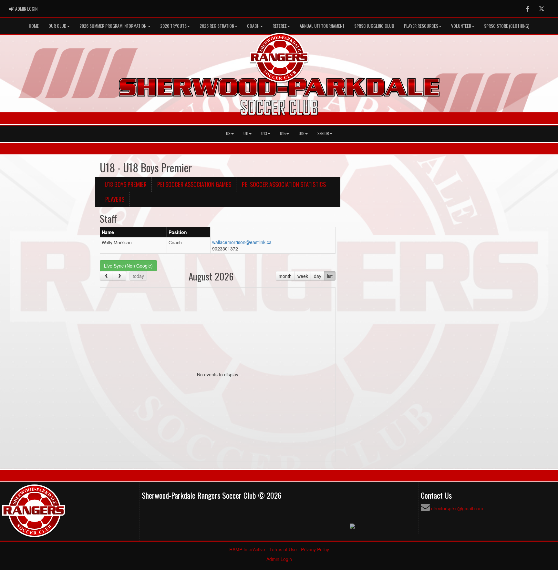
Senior (323, 133)
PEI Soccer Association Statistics (284, 184)
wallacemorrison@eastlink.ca (242, 242)
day (317, 276)
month (285, 276)
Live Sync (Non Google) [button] (128, 265)
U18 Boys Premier (126, 184)
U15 (283, 133)
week (302, 276)
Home (34, 25)
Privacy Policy (315, 549)
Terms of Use (283, 549)
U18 (302, 133)
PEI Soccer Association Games (194, 184)
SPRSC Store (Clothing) (506, 25)
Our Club (57, 25)
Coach (253, 25)
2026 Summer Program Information (113, 25)
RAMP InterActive (247, 549)
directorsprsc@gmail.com (457, 508)
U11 (245, 133)
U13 (264, 133)
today (138, 276)
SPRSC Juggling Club (374, 25)
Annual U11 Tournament (322, 25)
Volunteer (461, 25)
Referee (280, 25)
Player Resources (421, 25)
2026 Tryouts (173, 25)
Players (114, 199)
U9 (228, 133)
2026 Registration (217, 25)
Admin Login (279, 559)
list (330, 276)
